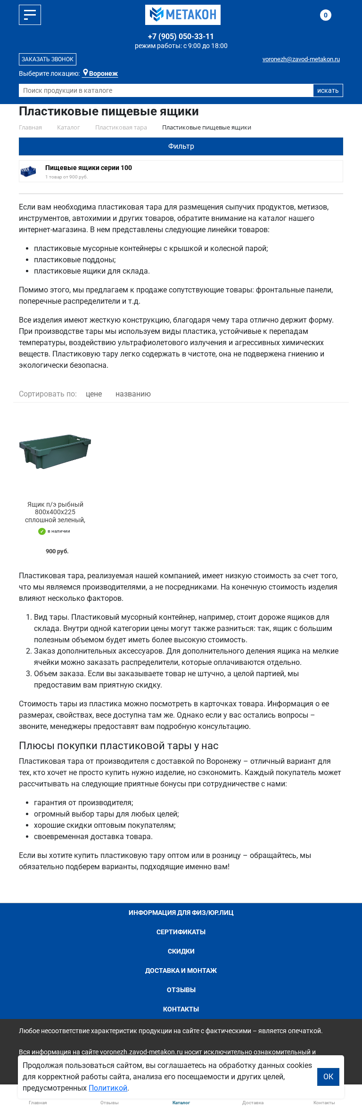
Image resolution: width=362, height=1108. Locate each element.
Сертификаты (181, 932)
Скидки (181, 951)
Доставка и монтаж (181, 970)
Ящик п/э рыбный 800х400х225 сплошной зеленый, (55, 512)
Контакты (181, 1009)
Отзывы (181, 990)
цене (94, 393)
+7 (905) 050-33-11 (181, 36)
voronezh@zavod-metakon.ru (301, 59)
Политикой (108, 1088)
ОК (328, 1076)
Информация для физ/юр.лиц (181, 912)
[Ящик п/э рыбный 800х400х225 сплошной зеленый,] (55, 451)
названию (133, 393)
